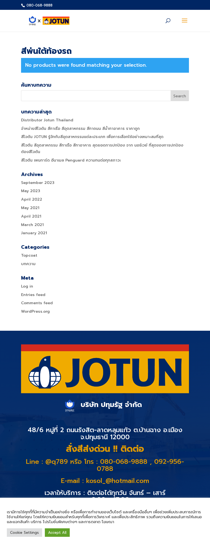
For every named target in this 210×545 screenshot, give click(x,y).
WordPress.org (35, 311)
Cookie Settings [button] (24, 532)
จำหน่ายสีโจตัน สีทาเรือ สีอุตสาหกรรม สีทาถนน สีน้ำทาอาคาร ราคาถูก (80, 128)
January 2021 (34, 233)
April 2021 (31, 216)
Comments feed (37, 303)
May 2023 (30, 191)
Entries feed (33, 295)
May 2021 (30, 208)
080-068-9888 (38, 5)
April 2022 (31, 199)
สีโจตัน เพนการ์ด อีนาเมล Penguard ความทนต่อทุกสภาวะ (71, 160)
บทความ (28, 264)
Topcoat (29, 255)
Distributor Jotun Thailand (47, 120)
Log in (27, 286)
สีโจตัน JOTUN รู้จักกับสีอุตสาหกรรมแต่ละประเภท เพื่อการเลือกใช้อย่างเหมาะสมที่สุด (92, 137)
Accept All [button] (57, 532)
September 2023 (37, 183)
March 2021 (32, 225)
